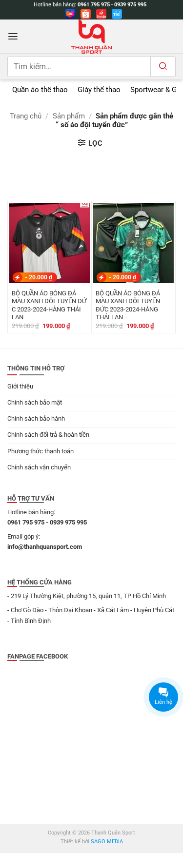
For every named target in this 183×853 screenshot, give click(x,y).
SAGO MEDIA (107, 841)
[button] (13, 36)
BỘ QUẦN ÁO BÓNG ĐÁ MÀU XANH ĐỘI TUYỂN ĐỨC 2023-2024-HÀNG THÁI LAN (128, 305)
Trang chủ (25, 116)
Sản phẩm (69, 116)
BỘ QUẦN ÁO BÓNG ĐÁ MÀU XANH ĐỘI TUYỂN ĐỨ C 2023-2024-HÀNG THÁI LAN (49, 305)
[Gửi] (162, 67)
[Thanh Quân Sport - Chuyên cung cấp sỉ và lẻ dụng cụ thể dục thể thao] (92, 36)
